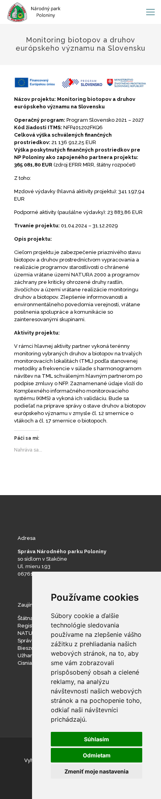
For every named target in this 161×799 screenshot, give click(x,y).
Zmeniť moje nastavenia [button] (96, 771)
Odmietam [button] (97, 755)
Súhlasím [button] (96, 739)
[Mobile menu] (150, 11)
